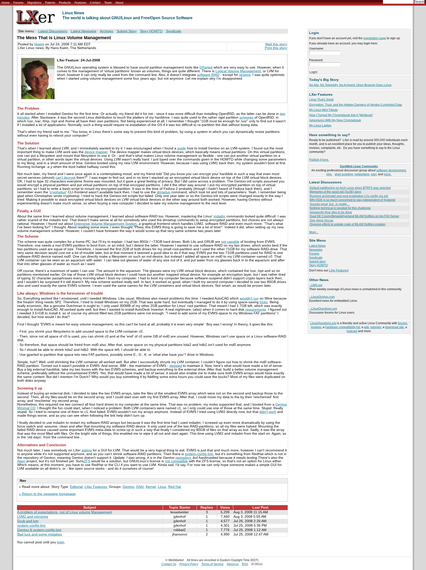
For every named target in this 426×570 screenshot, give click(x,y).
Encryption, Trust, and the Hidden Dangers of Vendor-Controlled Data (355, 105)
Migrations (34, 2)
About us (233, 564)
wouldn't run (249, 298)
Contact (95, 2)
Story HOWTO (318, 265)
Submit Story (127, 31)
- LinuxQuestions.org (323, 308)
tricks (264, 302)
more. (387, 174)
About (119, 2)
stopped (175, 366)
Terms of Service (212, 564)
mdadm (219, 216)
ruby (373, 174)
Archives (106, 31)
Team (108, 2)
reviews (316, 327)
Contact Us (168, 564)
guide (181, 148)
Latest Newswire (83, 31)
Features (80, 2)
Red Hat (174, 487)
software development (391, 170)
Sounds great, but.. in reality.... (330, 204)
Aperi (21, 461)
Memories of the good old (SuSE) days (335, 192)
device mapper (96, 152)
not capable (230, 242)
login (60, 542)
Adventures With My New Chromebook (335, 120)
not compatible (176, 461)
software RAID (208, 75)
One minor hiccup (321, 220)
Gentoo (128, 487)
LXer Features (96, 487)
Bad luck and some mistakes (39, 534)
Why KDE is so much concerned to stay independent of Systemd (352, 200)
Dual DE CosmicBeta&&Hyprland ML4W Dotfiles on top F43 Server (354, 216)
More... (313, 232)
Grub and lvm (27, 521)
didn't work (267, 412)
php (329, 174)
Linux (162, 487)
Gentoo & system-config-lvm (39, 530)
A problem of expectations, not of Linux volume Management (64, 512)
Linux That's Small (321, 99)
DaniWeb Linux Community (359, 166)
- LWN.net (315, 285)
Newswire (315, 249)
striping (244, 75)
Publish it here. (319, 159)
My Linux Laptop (320, 125)
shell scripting (344, 174)
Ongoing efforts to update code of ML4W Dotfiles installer (348, 224)
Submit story (317, 261)
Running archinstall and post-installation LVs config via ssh (349, 196)
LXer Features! (339, 270)
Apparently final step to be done (331, 212)
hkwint (39, 44)
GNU (140, 487)
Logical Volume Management (238, 71)
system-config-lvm (199, 454)
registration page (374, 38)
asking (87, 450)
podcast (352, 331)
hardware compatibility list (342, 327)
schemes (246, 117)
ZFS (87, 461)
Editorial (76, 487)
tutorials (376, 327)
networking (362, 174)
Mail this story (276, 44)
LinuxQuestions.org (323, 323)
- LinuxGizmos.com (322, 297)
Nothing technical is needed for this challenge (340, 208)
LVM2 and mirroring (32, 516)
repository (183, 458)
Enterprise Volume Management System (105, 224)
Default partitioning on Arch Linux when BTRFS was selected (350, 188)
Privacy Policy (188, 564)
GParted (206, 67)
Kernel (151, 487)
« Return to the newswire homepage (47, 494)
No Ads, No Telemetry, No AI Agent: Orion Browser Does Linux (350, 85)
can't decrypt (65, 177)
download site (394, 327)
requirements (255, 309)
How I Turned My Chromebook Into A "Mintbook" (341, 115)
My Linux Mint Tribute (323, 110)
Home (5, 2)
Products (65, 2)
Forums (18, 2)
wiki (366, 327)
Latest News (317, 246)
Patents (50, 2)
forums (402, 323)
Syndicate (315, 257)
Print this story (276, 48)
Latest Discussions (52, 31)
